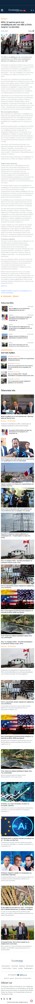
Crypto (15, 968)
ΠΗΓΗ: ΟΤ (4, 286)
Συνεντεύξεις (6, 968)
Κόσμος (4, 19)
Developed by (12, 975)
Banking (22, 966)
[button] (2, 10)
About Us (6, 978)
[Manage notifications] (31, 1001)
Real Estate (29, 966)
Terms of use (18, 978)
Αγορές (20, 968)
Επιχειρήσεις (6, 966)
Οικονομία (14, 966)
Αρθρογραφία (28, 968)
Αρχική (12, 978)
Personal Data (27, 978)
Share (30, 31)
